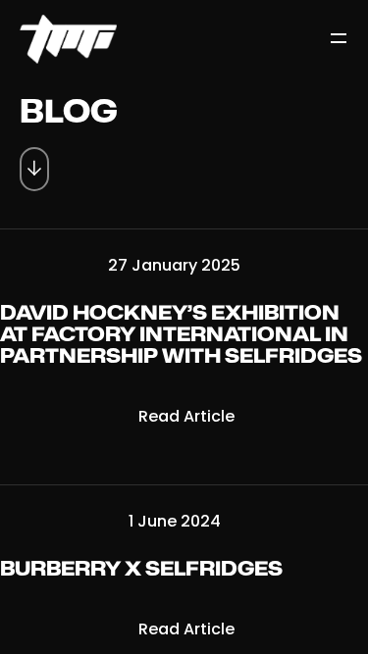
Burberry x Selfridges (141, 569)
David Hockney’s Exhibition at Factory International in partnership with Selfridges (181, 335)
